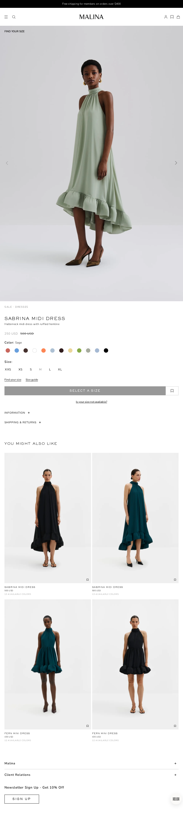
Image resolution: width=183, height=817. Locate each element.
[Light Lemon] (70, 350)
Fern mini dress (17, 733)
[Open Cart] (178, 17)
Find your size (12, 379)
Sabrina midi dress (19, 587)
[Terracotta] (7, 350)
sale (8, 307)
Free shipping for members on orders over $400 (91, 4)
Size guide (32, 379)
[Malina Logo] (91, 16)
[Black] (106, 350)
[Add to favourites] (172, 390)
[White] (34, 350)
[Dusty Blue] (52, 350)
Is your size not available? (91, 402)
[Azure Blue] (16, 350)
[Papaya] (43, 350)
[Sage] (88, 350)
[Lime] (79, 350)
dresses (21, 307)
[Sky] (97, 350)
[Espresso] (61, 350)
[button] (13, 17)
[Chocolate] (25, 350)
